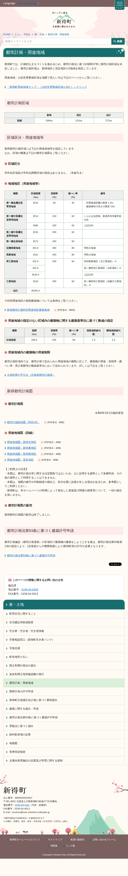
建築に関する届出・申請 (24, 708)
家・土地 (39, 34)
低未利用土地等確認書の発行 (26, 674)
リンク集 (70, 845)
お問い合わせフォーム (104, 839)
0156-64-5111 (22, 805)
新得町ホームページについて (25, 839)
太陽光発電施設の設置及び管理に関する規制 (36, 760)
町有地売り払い (18, 656)
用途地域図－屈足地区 (20, 459)
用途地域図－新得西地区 (21, 454)
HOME (6, 34)
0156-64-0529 (30, 589)
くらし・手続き (22, 34)
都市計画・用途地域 (58, 34)
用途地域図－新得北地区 (21, 442)
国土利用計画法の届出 (22, 665)
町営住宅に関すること (22, 613)
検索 (119, 41)
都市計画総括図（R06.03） (23, 422)
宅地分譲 (14, 648)
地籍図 (13, 743)
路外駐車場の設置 (20, 734)
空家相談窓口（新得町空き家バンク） (32, 639)
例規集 (54, 845)
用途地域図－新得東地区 (21, 448)
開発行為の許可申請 (21, 691)
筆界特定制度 (17, 751)
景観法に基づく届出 (21, 726)
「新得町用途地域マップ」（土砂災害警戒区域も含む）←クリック (47, 87)
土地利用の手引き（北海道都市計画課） (31, 374)
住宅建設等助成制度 (21, 622)
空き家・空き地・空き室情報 (26, 631)
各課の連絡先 (77, 839)
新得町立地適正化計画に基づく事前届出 (33, 700)
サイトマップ (55, 839)
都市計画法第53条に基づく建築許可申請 (31, 555)
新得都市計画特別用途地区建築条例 (28, 309)
